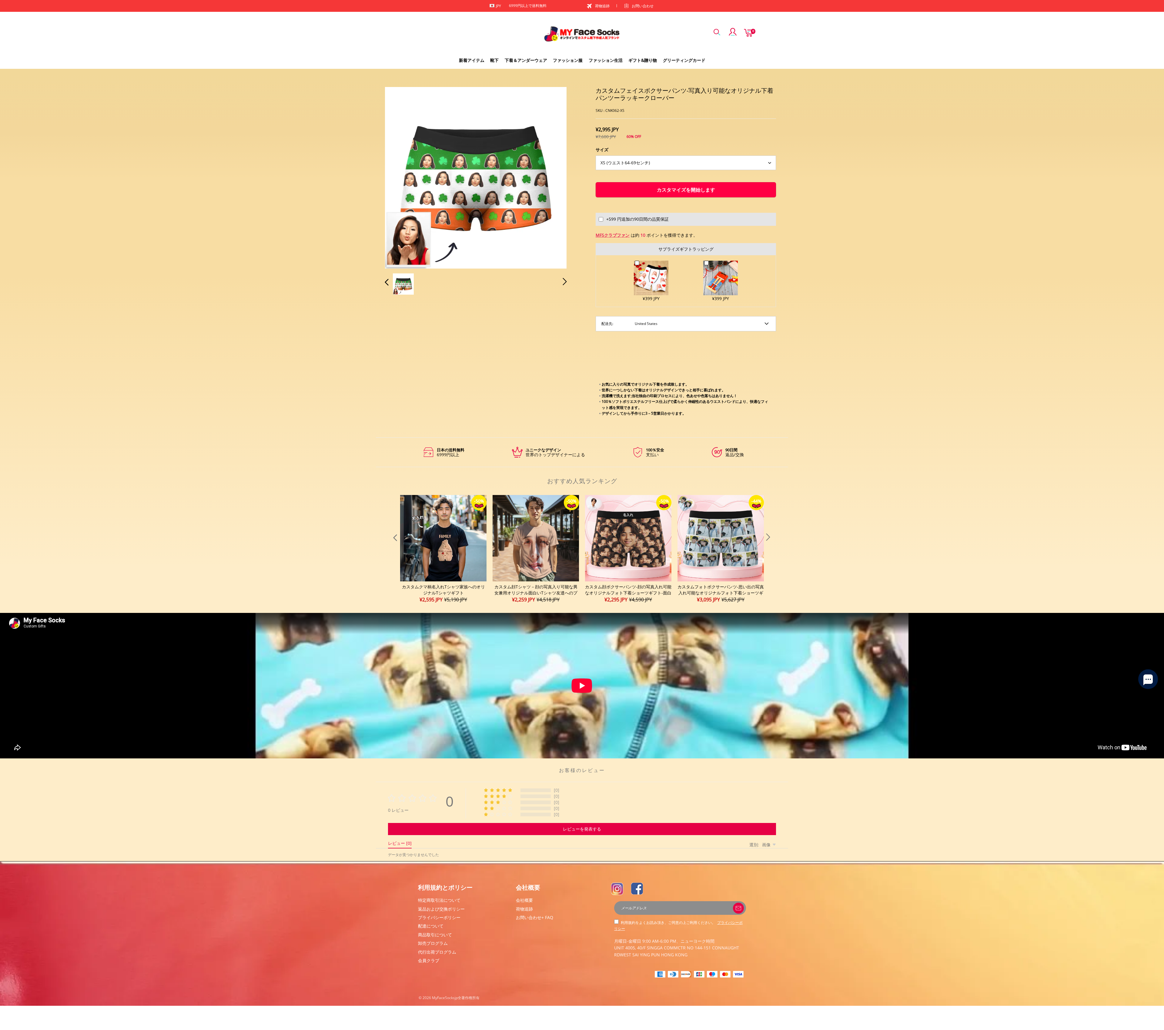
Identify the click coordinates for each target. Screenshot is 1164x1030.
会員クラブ (428, 960)
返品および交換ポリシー (441, 909)
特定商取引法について (439, 900)
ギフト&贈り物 (642, 60)
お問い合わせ (643, 5)
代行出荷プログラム (437, 952)
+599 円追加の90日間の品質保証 (637, 219)
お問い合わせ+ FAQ (534, 917)
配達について (430, 926)
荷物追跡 (602, 5)
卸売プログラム (433, 943)
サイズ (602, 149)
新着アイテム (471, 60)
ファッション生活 (606, 60)
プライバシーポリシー (439, 917)
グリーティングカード (684, 60)
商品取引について (435, 935)
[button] (398, 176)
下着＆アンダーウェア (526, 60)
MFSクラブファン (613, 235)
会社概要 (524, 900)
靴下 (494, 60)
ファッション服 (568, 60)
